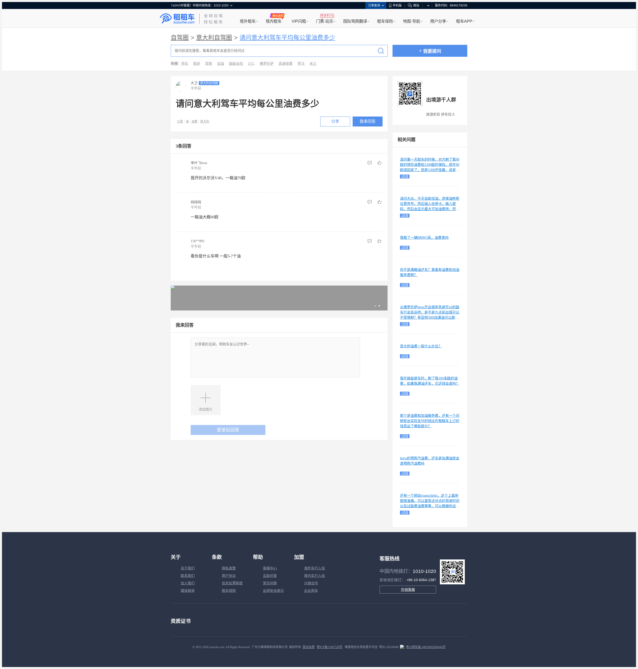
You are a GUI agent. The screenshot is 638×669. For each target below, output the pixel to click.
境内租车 (274, 21)
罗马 (301, 63)
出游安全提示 (273, 591)
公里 (180, 121)
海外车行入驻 (314, 568)
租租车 (177, 19)
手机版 (397, 5)
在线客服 (408, 590)
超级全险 (236, 63)
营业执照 (309, 647)
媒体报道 (188, 591)
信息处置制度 (232, 583)
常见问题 (270, 583)
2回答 (404, 215)
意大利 (204, 121)
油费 (194, 121)
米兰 (313, 63)
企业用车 (311, 591)
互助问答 (270, 576)
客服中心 (270, 568)
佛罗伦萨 (267, 63)
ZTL (251, 63)
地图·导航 (411, 21)
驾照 (208, 63)
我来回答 (368, 121)
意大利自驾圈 (214, 37)
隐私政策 (229, 568)
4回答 (404, 356)
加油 (220, 63)
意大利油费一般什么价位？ (421, 346)
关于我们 (188, 568)
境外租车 (248, 21)
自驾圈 (180, 37)
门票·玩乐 (324, 21)
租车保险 (385, 21)
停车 (184, 63)
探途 (196, 63)
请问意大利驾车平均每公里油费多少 (287, 37)
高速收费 (286, 63)
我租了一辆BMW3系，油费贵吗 (424, 238)
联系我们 (188, 576)
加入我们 (188, 583)
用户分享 (438, 21)
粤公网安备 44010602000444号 (426, 647)
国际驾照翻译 (355, 21)
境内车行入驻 (314, 576)
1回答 (404, 324)
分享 (335, 121)
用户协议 (229, 576)
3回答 (404, 176)
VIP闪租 (299, 21)
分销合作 (311, 583)
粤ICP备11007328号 (329, 647)
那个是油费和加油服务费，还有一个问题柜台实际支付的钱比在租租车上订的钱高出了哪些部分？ (429, 421)
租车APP (464, 21)
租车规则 (229, 591)
